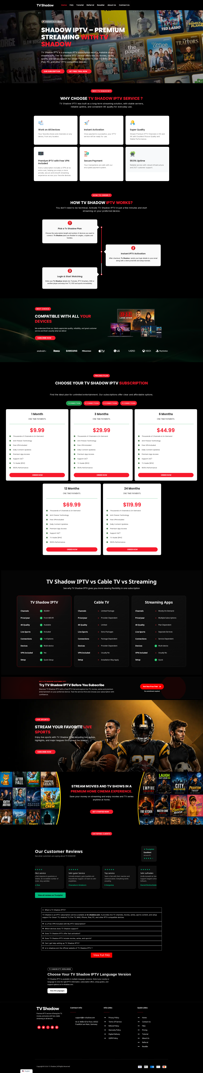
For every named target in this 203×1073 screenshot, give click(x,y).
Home (64, 5)
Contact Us (124, 5)
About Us (112, 5)
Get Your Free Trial (152, 686)
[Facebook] (39, 1027)
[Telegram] (52, 1027)
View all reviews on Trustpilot (50, 895)
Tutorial (80, 5)
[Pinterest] (56, 1027)
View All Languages (57, 991)
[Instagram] (48, 1027)
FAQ (71, 5)
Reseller (101, 5)
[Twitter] (43, 1027)
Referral (90, 5)
